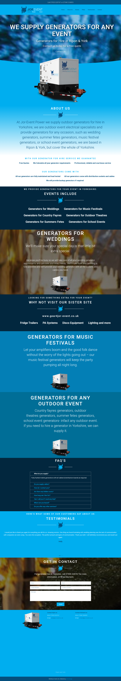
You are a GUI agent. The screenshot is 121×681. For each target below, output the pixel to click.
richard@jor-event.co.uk (86, 618)
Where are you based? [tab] (41, 503)
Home (63, 9)
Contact (100, 9)
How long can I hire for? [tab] (42, 495)
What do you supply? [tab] (41, 474)
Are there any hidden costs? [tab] (43, 491)
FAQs (83, 9)
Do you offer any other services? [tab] (45, 506)
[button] (60, 51)
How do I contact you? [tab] (42, 488)
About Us (70, 9)
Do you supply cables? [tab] (41, 484)
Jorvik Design (69, 679)
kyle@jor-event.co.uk (57, 618)
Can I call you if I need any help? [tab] (45, 499)
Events (77, 9)
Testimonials (91, 9)
